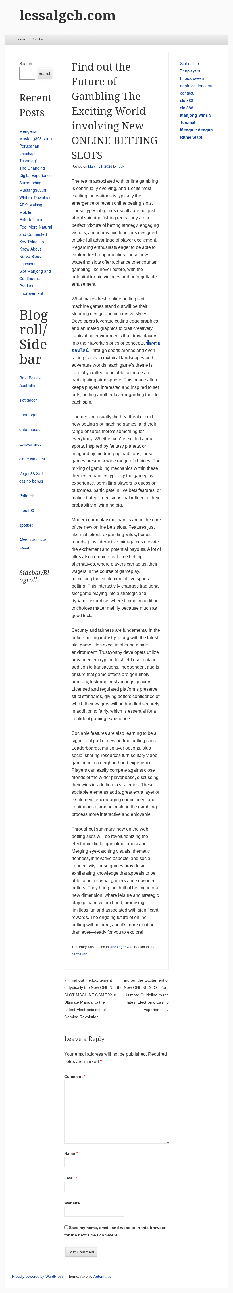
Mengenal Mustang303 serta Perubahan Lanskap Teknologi (35, 145)
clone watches (32, 459)
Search (25, 63)
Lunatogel (28, 414)
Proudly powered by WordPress (38, 1276)
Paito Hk (26, 495)
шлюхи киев (30, 444)
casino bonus (31, 481)
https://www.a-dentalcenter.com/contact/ (196, 85)
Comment (74, 1076)
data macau (30, 429)
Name (71, 1153)
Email (70, 1178)
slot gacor (28, 400)
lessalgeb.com (67, 15)
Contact (39, 39)
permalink (79, 954)
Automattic (102, 1276)
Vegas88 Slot (31, 473)
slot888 (186, 100)
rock (121, 166)
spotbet (26, 525)
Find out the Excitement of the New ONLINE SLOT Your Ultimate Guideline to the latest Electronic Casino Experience (143, 995)
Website (72, 1203)
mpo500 (26, 510)
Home (20, 39)
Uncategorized (121, 947)
